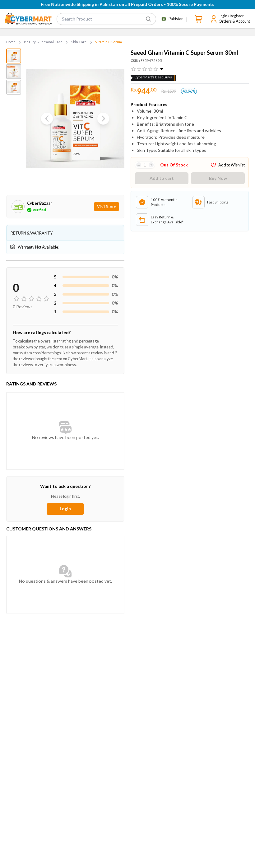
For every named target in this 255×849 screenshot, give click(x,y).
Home (11, 42)
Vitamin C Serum (108, 42)
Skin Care (79, 42)
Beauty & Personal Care (43, 42)
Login (65, 508)
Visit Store (106, 206)
